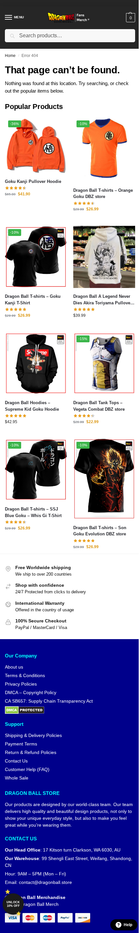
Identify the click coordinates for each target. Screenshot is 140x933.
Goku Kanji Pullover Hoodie (33, 181)
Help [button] (128, 925)
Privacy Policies (21, 684)
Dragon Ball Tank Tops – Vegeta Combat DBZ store (99, 406)
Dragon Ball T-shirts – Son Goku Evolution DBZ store (99, 531)
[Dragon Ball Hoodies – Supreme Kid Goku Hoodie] (36, 363)
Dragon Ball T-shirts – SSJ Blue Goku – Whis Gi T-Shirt (33, 512)
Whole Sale (16, 777)
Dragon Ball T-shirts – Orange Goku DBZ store (103, 193)
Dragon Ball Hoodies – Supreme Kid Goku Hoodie (32, 406)
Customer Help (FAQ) (27, 769)
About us (14, 667)
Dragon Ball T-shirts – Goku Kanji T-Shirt (33, 299)
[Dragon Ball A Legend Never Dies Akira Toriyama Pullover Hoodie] (104, 257)
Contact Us (16, 760)
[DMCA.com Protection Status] (70, 710)
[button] (129, 17)
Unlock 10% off (13, 904)
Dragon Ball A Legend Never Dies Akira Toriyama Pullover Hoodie (102, 300)
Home (10, 55)
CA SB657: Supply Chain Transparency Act (49, 701)
